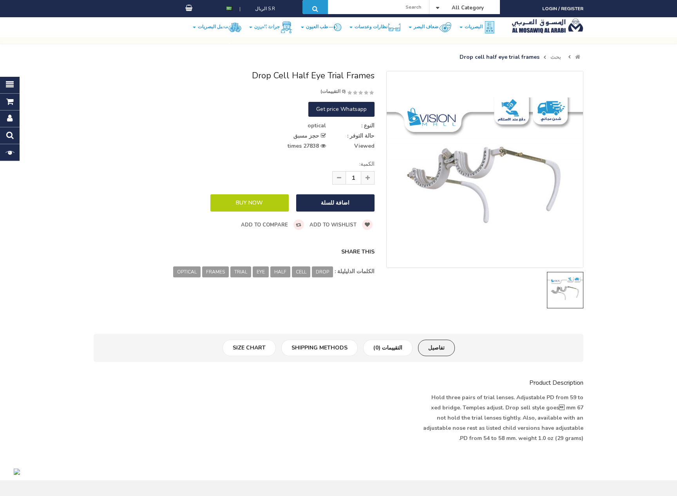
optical (187, 272)
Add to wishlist (334, 224)
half (280, 272)
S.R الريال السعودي (265, 17)
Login (550, 8)
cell (301, 272)
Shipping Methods (319, 347)
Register (572, 8)
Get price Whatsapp (341, 109)
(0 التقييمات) (333, 91)
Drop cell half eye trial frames (499, 57)
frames (215, 272)
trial (240, 272)
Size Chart (249, 347)
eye (261, 272)
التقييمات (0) (387, 347)
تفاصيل (436, 347)
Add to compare (265, 224)
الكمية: (367, 164)
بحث (555, 57)
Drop (322, 272)
